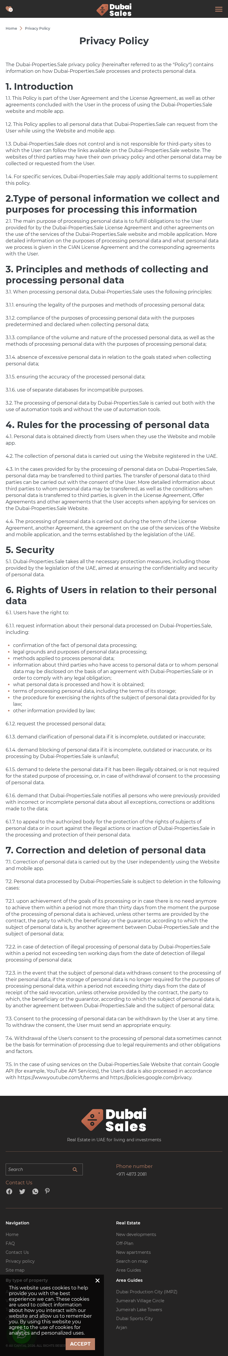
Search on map (132, 1261)
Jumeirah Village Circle (140, 1300)
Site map (15, 1270)
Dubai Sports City (134, 1318)
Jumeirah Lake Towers (139, 1309)
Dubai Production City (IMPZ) (147, 1292)
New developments (136, 1234)
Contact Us (17, 1252)
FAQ (10, 1243)
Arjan (121, 1327)
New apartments (133, 1252)
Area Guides (128, 1270)
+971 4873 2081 (131, 1174)
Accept (80, 1344)
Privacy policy (20, 1261)
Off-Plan (124, 1243)
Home (12, 1234)
